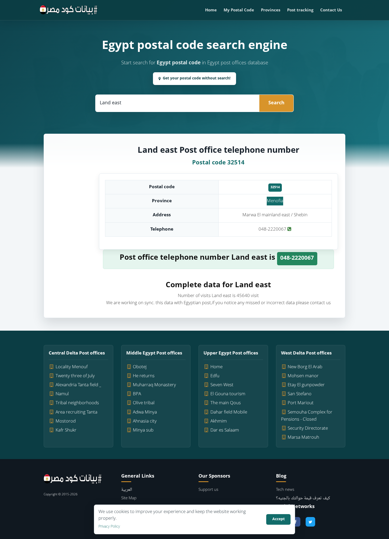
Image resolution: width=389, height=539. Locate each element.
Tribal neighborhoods (77, 403)
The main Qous (225, 403)
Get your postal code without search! (196, 78)
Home (211, 10)
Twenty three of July (75, 376)
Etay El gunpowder (306, 385)
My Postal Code (239, 10)
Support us (208, 490)
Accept (278, 519)
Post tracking (300, 10)
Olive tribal (144, 403)
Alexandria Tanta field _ (78, 385)
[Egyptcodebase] (69, 10)
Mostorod (66, 421)
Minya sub (143, 430)
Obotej (140, 367)
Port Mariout (301, 403)
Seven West (221, 385)
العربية (126, 490)
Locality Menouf (72, 367)
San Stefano (299, 394)
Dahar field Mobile (228, 412)
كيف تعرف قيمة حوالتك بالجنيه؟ (303, 498)
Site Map (129, 498)
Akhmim (218, 421)
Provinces (270, 10)
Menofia (275, 201)
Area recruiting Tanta (76, 412)
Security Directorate (308, 428)
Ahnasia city (145, 421)
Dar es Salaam (224, 430)
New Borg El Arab (305, 367)
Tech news (285, 490)
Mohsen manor (303, 376)
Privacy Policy (109, 526)
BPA (137, 394)
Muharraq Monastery (154, 385)
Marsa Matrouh (303, 437)
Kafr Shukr (66, 430)
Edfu (214, 376)
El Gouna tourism (227, 394)
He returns (144, 376)
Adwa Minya (145, 412)
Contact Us (331, 10)
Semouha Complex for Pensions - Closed (307, 416)
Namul (62, 394)
